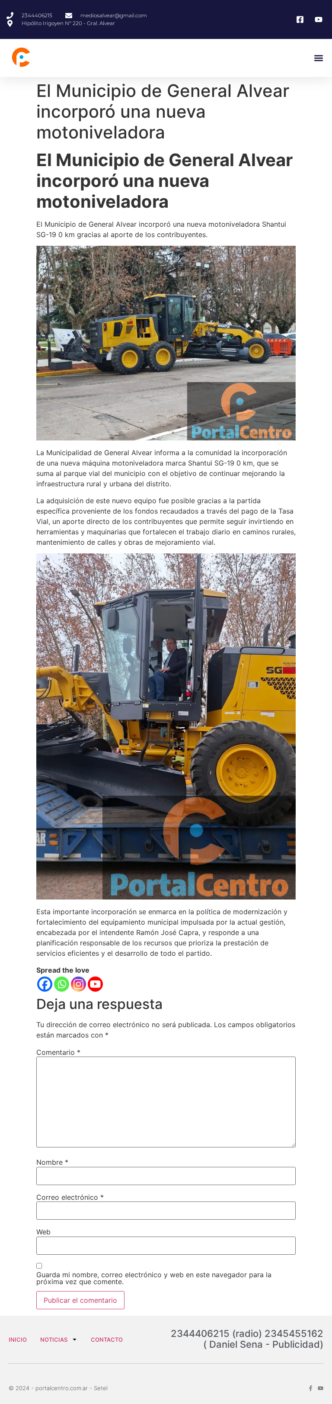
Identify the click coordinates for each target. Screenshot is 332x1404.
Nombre (52, 1162)
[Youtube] (95, 984)
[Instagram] (78, 984)
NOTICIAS (53, 1339)
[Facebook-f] (310, 1388)
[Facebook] (44, 984)
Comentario (58, 1052)
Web (43, 1231)
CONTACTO (107, 1339)
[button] (318, 58)
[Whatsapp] (61, 984)
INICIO (18, 1339)
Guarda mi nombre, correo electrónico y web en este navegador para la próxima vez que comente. (153, 1278)
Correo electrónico (70, 1197)
